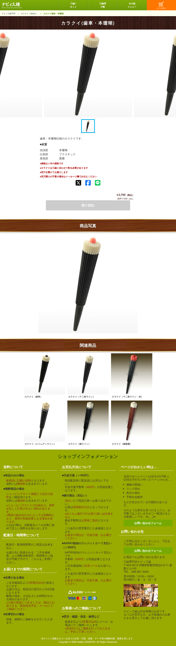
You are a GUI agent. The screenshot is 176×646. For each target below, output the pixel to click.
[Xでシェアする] (78, 183)
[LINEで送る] (97, 183)
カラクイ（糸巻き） (29, 13)
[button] (88, 126)
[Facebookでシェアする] (88, 183)
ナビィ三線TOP (8, 13)
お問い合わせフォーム (148, 523)
